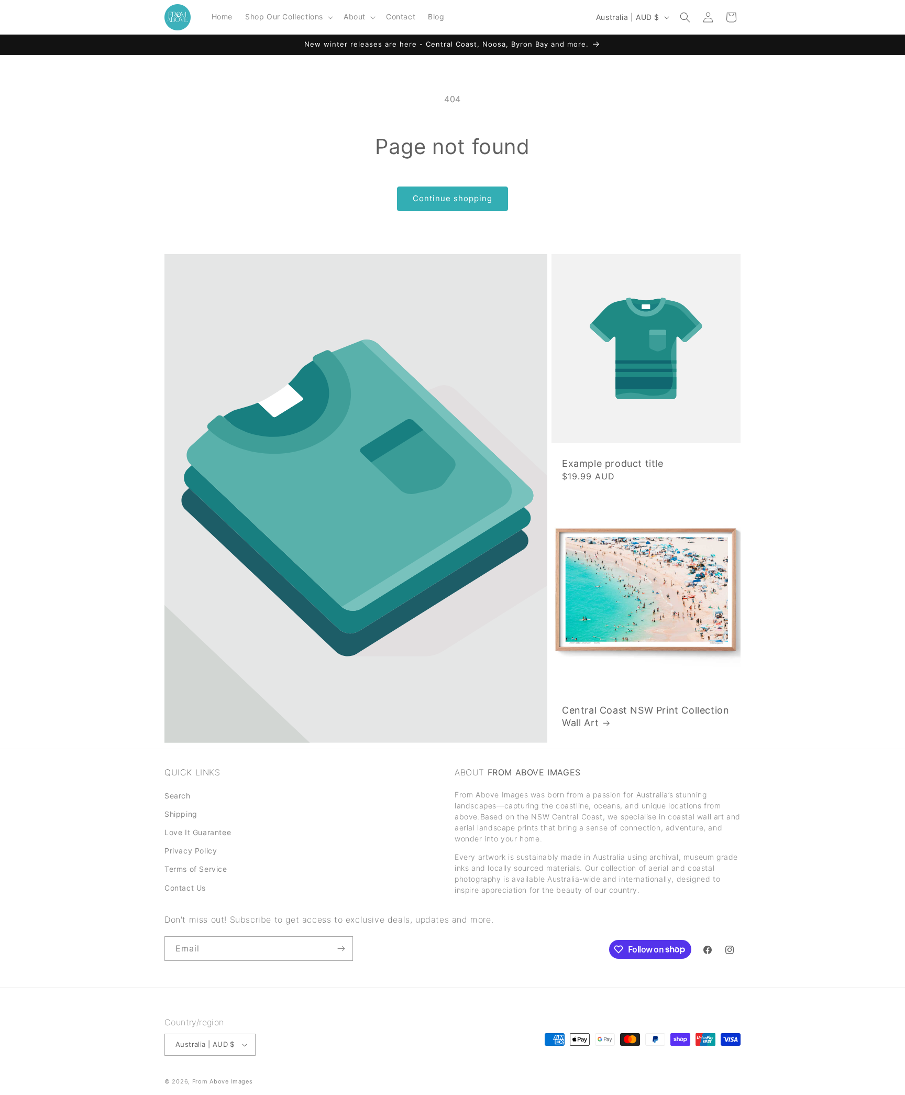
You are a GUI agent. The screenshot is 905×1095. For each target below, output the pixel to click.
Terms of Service (195, 869)
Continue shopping (452, 198)
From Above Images (222, 1081)
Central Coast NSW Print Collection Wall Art (645, 716)
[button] (288, 17)
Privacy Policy (190, 851)
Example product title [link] (613, 463)
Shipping (180, 814)
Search (177, 795)
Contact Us (185, 887)
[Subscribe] (340, 948)
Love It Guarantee (197, 832)
